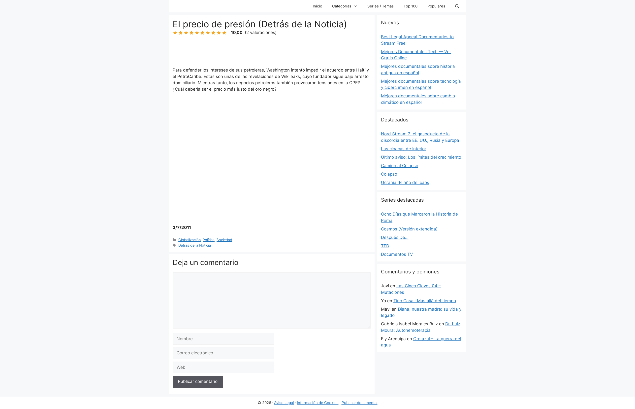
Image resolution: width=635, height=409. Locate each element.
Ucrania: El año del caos (405, 182)
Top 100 (410, 6)
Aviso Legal (284, 402)
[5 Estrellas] (196, 32)
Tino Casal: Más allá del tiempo (424, 300)
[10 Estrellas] (224, 32)
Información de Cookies (318, 402)
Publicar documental (360, 402)
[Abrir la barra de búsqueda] (457, 6)
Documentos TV (397, 254)
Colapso (389, 174)
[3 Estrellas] (186, 32)
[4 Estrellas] (191, 32)
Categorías (341, 6)
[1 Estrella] (175, 32)
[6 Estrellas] (202, 32)
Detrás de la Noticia (194, 245)
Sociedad (224, 240)
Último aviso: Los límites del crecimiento (421, 157)
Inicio (317, 6)
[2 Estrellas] (180, 32)
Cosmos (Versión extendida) (409, 228)
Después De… (395, 237)
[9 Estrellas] (218, 32)
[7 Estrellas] (207, 32)
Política (209, 240)
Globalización (189, 240)
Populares (436, 6)
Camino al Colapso (399, 165)
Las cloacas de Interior (403, 148)
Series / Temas (380, 6)
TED (385, 245)
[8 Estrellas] (213, 32)
